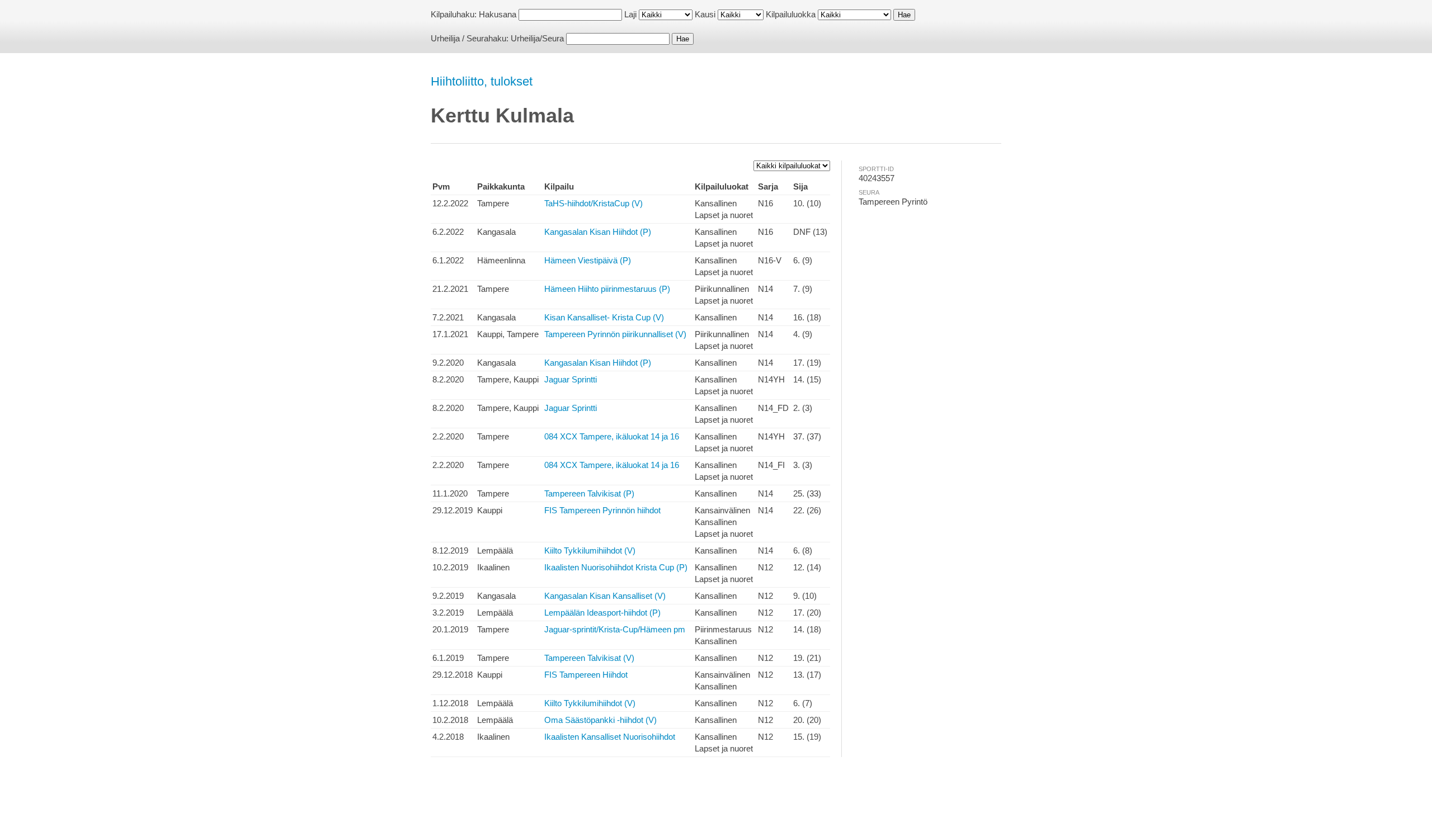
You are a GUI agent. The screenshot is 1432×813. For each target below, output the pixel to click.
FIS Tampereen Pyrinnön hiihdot (602, 510)
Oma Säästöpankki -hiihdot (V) (600, 720)
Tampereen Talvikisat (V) (589, 658)
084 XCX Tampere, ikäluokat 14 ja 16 (611, 436)
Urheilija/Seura (537, 38)
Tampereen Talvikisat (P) (589, 493)
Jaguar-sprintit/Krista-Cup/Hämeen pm (614, 629)
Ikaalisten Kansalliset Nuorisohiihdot (609, 736)
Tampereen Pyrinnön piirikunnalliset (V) (615, 334)
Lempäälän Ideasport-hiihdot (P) (602, 612)
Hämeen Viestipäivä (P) (587, 260)
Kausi (705, 14)
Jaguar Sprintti (570, 379)
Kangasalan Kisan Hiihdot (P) (597, 232)
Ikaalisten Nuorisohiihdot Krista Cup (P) (615, 567)
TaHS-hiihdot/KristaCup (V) (593, 203)
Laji (630, 14)
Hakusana (497, 14)
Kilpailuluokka (791, 14)
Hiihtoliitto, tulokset (482, 81)
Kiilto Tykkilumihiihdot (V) (589, 550)
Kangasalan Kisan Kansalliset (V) (605, 596)
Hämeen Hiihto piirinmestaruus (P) (607, 289)
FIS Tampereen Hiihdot (586, 674)
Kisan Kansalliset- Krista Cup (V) (604, 317)
